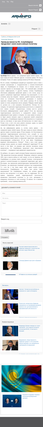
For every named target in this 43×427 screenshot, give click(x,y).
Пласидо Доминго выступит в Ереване (30, 260)
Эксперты (5, 285)
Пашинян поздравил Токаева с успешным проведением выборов (31, 396)
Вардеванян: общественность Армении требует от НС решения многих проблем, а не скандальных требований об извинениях (29, 342)
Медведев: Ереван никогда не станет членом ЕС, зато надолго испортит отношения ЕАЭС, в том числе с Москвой (29, 328)
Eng (12, 2)
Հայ (3, 2)
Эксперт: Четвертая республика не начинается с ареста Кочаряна (29, 290)
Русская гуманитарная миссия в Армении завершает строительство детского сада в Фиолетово (29, 248)
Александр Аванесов (7, 39)
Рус (8, 2)
